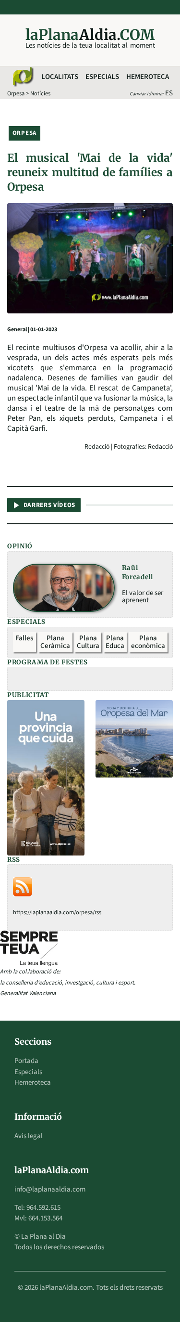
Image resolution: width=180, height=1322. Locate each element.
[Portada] (22, 77)
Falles (24, 638)
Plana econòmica (148, 642)
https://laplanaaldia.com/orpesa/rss (57, 912)
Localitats (59, 77)
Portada (26, 1061)
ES (169, 93)
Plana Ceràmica (55, 642)
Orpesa (15, 93)
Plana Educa (115, 642)
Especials (102, 77)
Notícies (40, 93)
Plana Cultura (88, 642)
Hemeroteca (147, 77)
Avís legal (28, 1136)
